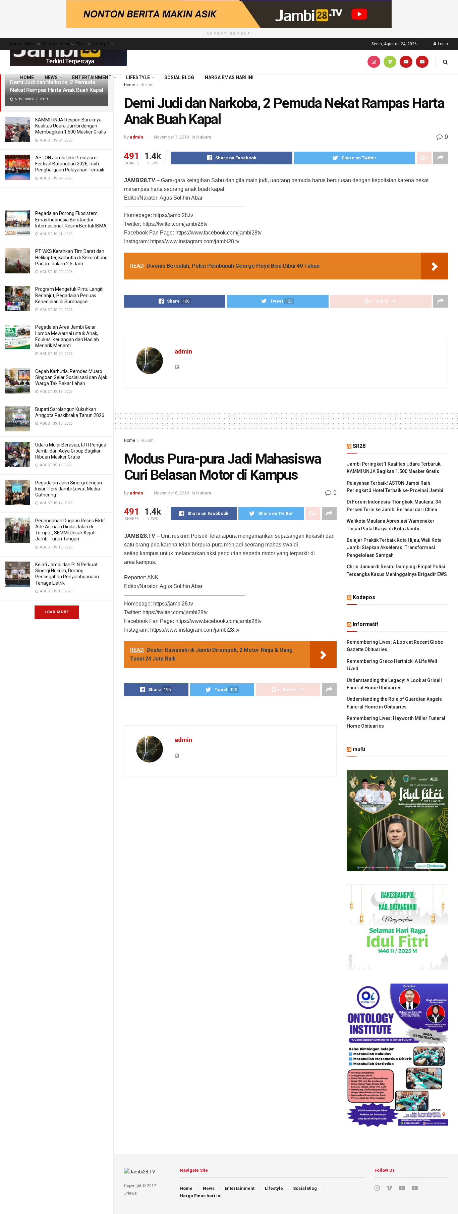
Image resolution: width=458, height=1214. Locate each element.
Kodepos (364, 597)
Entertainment (56, 44)
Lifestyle (101, 44)
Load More (57, 612)
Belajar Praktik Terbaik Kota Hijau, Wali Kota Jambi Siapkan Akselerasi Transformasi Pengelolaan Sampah (394, 547)
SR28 (359, 446)
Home (15, 44)
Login (442, 44)
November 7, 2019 (171, 137)
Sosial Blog (179, 77)
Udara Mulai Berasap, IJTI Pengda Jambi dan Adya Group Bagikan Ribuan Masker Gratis (70, 451)
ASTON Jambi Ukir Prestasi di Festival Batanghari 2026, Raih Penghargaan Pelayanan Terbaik (69, 163)
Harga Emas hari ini (229, 77)
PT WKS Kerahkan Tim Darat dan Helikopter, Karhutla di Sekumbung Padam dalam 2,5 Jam (71, 257)
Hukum (203, 137)
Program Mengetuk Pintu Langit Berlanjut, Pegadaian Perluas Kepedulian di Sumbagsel (69, 295)
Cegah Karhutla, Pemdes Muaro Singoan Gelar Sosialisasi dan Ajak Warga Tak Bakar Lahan (71, 377)
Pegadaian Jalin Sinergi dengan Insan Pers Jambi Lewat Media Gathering (68, 488)
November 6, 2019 (171, 492)
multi (359, 749)
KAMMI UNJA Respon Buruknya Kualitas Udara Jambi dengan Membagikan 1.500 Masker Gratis (70, 126)
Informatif (366, 624)
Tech (81, 44)
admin (136, 137)
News (30, 44)
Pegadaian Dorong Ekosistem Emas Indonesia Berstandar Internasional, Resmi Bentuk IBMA (71, 219)
